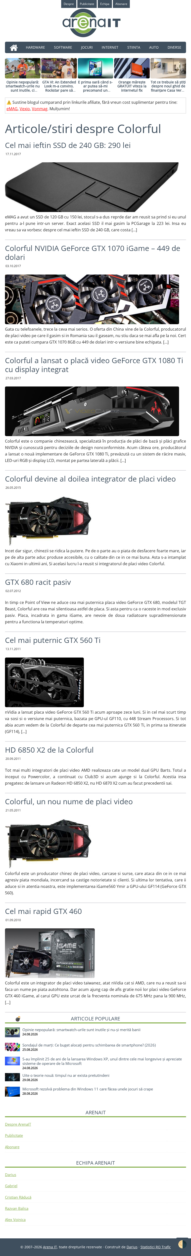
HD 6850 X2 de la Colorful (49, 750)
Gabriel (11, 1185)
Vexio (25, 108)
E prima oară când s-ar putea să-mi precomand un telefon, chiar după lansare (95, 90)
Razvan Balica (16, 1208)
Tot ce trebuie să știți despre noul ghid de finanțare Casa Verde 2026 (168, 88)
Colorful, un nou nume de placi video (69, 801)
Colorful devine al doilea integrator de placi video (90, 479)
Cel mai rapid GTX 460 (43, 911)
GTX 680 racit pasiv (38, 582)
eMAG (12, 108)
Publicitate (14, 1135)
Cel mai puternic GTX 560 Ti (53, 640)
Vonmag (40, 108)
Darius (10, 1174)
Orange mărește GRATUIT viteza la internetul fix (131, 86)
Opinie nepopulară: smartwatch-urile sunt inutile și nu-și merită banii (81, 1029)
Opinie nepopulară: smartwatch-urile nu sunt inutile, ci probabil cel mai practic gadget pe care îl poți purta (23, 92)
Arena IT (95, 23)
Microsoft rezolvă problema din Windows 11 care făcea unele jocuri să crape (87, 1088)
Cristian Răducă (18, 1197)
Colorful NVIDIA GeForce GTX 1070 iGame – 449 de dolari (92, 252)
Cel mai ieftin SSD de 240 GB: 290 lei (68, 145)
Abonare (12, 1146)
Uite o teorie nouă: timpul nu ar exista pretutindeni (65, 1075)
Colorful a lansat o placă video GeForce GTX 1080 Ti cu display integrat (94, 364)
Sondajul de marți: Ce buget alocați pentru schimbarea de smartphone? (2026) (89, 1045)
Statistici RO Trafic (156, 1247)
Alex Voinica (15, 1219)
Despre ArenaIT (18, 1124)
